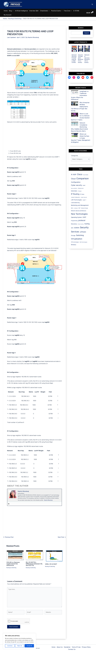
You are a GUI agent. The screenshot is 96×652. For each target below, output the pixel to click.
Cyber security (76, 185)
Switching (80, 235)
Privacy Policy (86, 647)
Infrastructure (80, 188)
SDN (72, 228)
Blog (10, 11)
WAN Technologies (83, 242)
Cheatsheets (44, 11)
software (83, 232)
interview (74, 191)
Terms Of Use (76, 647)
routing (87, 224)
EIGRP (84, 185)
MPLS (72, 208)
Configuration (75, 182)
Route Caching (81, 224)
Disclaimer (67, 647)
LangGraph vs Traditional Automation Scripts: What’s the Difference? (79, 95)
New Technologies (79, 214)
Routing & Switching (11, 567)
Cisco (79, 174)
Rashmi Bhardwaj (48, 500)
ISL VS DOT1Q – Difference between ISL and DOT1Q (34, 563)
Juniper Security (84, 197)
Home (6, 11)
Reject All (19, 645)
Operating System (76, 217)
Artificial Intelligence (21, 11)
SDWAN (76, 228)
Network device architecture (78, 210)
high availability (74, 188)
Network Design (84, 208)
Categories (74, 155)
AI (71, 174)
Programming (74, 220)
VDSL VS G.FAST (51, 564)
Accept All (29, 645)
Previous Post (8, 537)
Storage (73, 235)
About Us (60, 647)
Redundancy (74, 224)
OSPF (84, 217)
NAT (79, 208)
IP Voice (82, 194)
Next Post (62, 537)
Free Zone (67, 11)
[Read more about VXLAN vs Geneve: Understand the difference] (15, 555)
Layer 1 (84, 200)
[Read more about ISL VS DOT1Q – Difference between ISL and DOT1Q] (34, 555)
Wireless (73, 244)
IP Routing (75, 194)
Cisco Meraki (85, 174)
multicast (76, 208)
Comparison (82, 178)
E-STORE (76, 11)
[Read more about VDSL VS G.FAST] (54, 556)
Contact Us (71, 649)
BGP (74, 174)
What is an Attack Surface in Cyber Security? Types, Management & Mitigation (80, 138)
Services (75, 231)
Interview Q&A (33, 11)
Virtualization (76, 239)
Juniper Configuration (75, 197)
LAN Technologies (76, 200)
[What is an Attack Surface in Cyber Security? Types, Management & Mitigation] (74, 135)
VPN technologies (75, 242)
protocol (81, 220)
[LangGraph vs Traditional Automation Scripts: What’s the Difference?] (74, 92)
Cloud (73, 179)
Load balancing (75, 202)
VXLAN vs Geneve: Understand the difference (13, 563)
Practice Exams (56, 11)
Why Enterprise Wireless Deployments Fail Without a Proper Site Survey (80, 106)
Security (84, 227)
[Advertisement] (34, 44)
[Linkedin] (8, 504)
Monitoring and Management (80, 205)
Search (86, 33)
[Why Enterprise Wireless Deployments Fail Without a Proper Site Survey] (74, 104)
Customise (9, 645)
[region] (19, 641)
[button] (92, 4)
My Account (7, 15)
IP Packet (79, 191)
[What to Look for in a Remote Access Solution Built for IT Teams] (74, 115)
